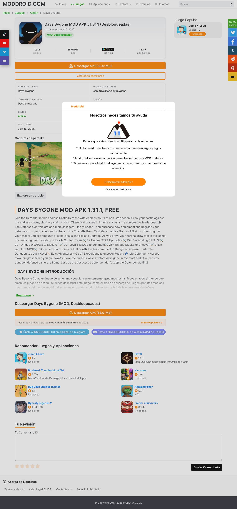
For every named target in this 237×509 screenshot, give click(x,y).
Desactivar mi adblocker (118, 181)
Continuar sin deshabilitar (119, 189)
